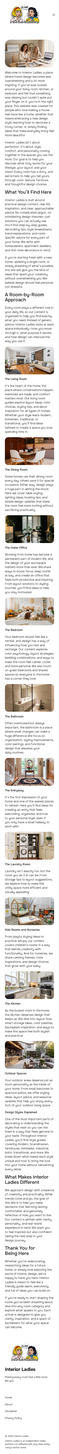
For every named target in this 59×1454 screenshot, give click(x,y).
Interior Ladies (20, 1369)
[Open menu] (54, 15)
